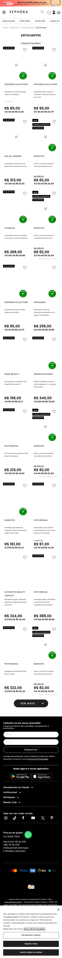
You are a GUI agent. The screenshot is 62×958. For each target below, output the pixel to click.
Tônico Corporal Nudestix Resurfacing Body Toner (44, 165)
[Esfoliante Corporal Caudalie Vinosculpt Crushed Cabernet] (16, 208)
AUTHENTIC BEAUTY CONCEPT (15, 594)
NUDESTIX (39, 156)
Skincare (40, 21)
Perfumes (25, 21)
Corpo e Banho (27, 28)
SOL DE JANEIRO (13, 156)
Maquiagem (8, 21)
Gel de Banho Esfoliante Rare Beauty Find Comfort (16, 383)
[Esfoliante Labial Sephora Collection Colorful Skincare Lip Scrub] (46, 65)
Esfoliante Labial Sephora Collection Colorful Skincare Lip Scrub (45, 94)
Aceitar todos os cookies (31, 952)
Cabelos (54, 21)
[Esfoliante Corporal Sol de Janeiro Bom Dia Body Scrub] (16, 136)
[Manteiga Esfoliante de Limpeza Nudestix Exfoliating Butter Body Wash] (16, 500)
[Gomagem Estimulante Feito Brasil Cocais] (16, 644)
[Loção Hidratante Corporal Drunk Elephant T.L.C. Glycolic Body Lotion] (46, 354)
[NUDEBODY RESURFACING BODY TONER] (46, 208)
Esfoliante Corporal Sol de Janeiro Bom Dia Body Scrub (16, 165)
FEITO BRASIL (12, 446)
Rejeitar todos (31, 944)
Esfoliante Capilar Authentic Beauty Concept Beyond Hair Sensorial (16, 602)
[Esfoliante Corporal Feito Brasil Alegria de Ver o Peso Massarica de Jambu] (46, 500)
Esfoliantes (41, 28)
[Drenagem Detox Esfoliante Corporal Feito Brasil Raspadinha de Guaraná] (46, 572)
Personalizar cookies (31, 935)
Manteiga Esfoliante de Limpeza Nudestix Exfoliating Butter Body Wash (16, 530)
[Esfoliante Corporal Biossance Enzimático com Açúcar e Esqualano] (46, 283)
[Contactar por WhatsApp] (28, 834)
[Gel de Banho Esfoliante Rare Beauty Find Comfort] (16, 354)
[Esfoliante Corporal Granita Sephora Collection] (16, 65)
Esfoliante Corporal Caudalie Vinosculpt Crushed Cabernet (16, 237)
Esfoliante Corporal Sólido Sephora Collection (15, 311)
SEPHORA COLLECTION (16, 84)
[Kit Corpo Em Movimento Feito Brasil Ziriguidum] (16, 426)
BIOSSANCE (40, 302)
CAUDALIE (10, 228)
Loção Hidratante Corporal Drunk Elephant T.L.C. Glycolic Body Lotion (45, 384)
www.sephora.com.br (13, 902)
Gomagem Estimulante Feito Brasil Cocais (15, 672)
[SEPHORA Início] (19, 12)
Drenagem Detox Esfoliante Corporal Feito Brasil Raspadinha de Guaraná (44, 602)
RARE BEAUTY (12, 374)
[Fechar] (58, 909)
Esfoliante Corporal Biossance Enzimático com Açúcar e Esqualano (44, 312)
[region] (31, 931)
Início (5, 28)
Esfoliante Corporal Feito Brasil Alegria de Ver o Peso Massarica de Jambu (45, 530)
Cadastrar (31, 750)
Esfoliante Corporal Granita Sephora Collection (15, 93)
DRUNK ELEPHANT (43, 374)
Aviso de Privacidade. (38, 759)
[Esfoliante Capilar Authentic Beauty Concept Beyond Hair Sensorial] (16, 572)
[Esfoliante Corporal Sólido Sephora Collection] (16, 283)
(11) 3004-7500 (11, 837)
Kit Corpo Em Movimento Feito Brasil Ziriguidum (16, 455)
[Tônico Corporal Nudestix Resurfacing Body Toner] (46, 136)
